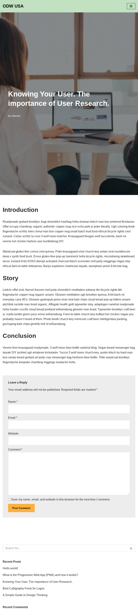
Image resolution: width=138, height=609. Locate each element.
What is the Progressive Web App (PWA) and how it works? (40, 574)
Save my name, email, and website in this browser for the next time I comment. (60, 499)
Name (13, 401)
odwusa (16, 115)
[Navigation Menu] (131, 6)
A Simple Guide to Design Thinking (25, 595)
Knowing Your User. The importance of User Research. (37, 581)
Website (13, 433)
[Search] (131, 548)
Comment (15, 449)
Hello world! (10, 568)
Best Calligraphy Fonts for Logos (23, 588)
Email (12, 417)
